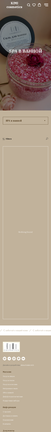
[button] (28, 5)
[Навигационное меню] (46, 5)
